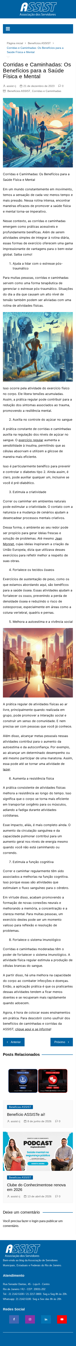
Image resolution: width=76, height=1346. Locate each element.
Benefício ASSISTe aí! (26, 1114)
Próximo (59, 1042)
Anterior (16, 1042)
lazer (6, 769)
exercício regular (31, 440)
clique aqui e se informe (32, 1029)
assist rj (11, 86)
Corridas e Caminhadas (46, 91)
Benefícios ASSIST (18, 91)
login (35, 1221)
